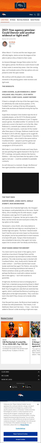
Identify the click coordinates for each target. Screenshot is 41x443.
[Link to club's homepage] (4, 13)
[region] (20, 422)
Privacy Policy (24, 424)
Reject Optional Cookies (20, 434)
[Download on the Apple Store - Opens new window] (13, 387)
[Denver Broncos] (20, 395)
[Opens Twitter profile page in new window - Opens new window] (10, 46)
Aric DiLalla (12, 42)
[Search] (35, 14)
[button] (20, 183)
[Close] (38, 404)
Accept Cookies (20, 439)
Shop (31, 14)
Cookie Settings (20, 428)
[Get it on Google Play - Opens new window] (27, 387)
